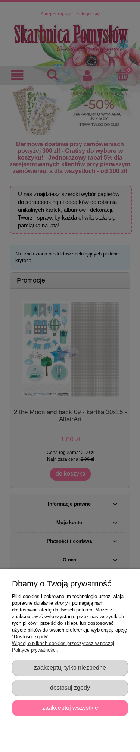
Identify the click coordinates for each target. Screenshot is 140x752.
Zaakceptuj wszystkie (70, 707)
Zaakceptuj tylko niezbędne (70, 667)
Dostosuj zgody (70, 687)
